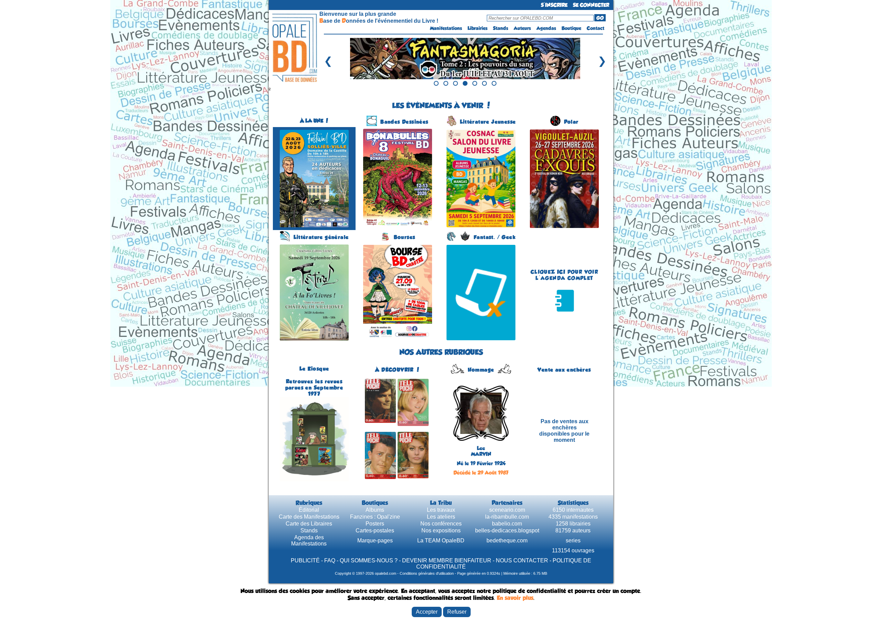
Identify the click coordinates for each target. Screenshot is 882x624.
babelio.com (507, 524)
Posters (375, 524)
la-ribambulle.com (507, 517)
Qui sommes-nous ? (369, 560)
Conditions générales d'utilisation (427, 573)
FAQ (329, 560)
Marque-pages (375, 540)
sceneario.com (507, 510)
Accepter (427, 612)
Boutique (571, 28)
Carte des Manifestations (309, 517)
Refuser (456, 612)
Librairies (478, 28)
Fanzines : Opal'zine (375, 517)
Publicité (305, 560)
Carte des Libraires (309, 524)
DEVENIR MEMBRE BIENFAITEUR (446, 560)
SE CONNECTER (591, 5)
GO (600, 18)
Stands (500, 28)
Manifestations (446, 28)
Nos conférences (441, 524)
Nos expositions (441, 530)
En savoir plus (515, 597)
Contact (595, 28)
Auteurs (522, 28)
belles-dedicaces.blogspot (507, 530)
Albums (375, 510)
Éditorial (309, 510)
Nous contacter (522, 560)
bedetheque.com (506, 540)
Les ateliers (441, 517)
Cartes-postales (375, 530)
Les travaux (441, 510)
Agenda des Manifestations (309, 540)
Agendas (546, 28)
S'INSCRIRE (554, 5)
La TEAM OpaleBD (440, 540)
